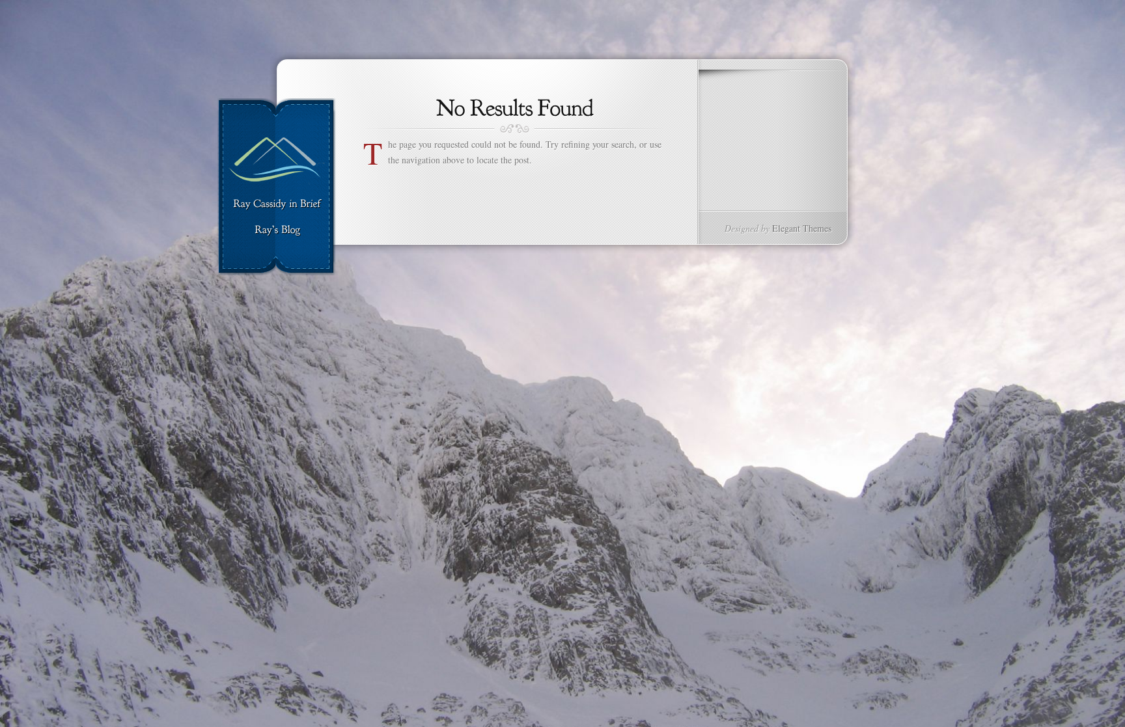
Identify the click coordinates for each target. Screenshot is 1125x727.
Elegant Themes (801, 228)
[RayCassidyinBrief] (277, 204)
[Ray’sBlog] (277, 230)
